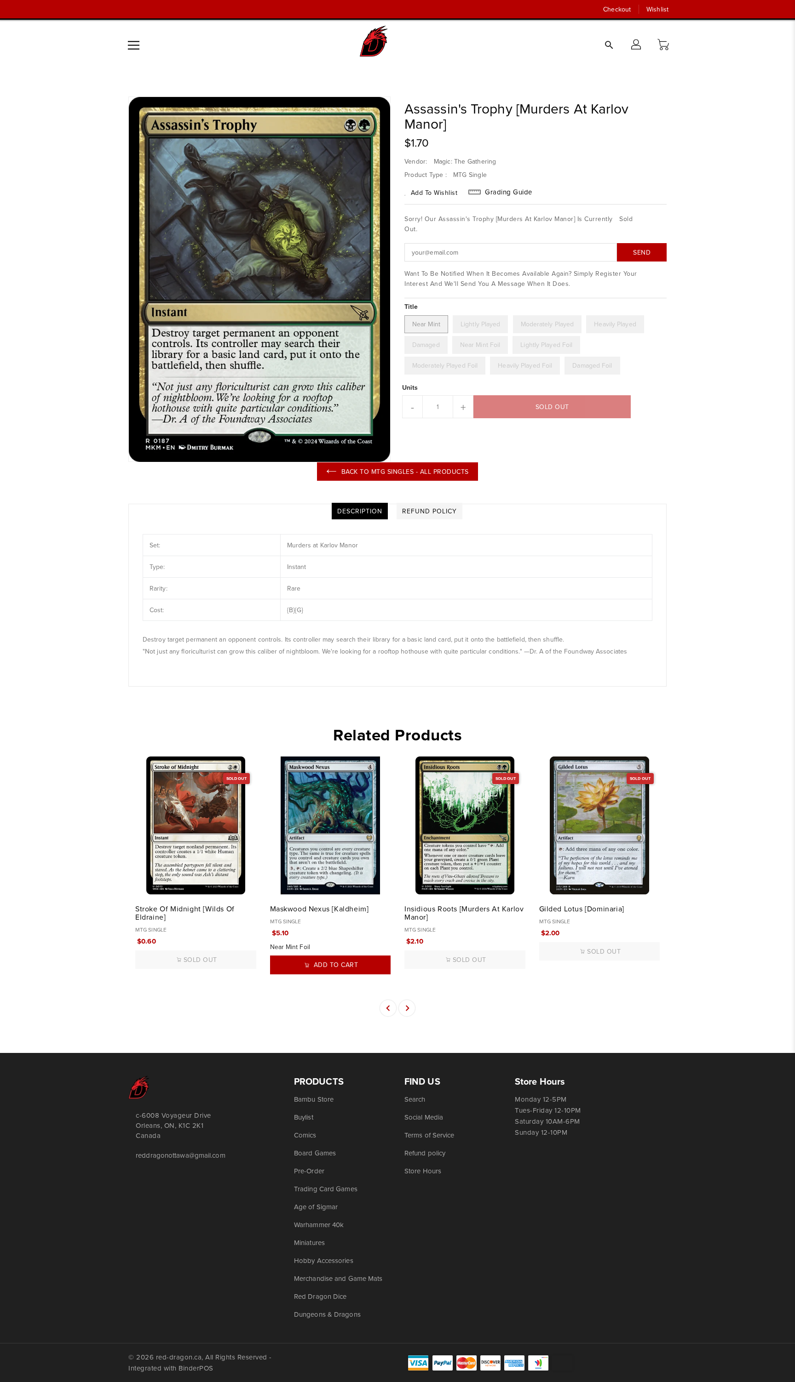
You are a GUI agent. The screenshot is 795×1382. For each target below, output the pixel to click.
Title (411, 306)
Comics (305, 1135)
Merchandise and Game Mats (338, 1278)
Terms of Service (429, 1135)
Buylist (303, 1117)
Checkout (617, 9)
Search (415, 1099)
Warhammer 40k (319, 1224)
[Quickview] (143, 882)
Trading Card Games (325, 1189)
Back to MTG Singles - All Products (405, 471)
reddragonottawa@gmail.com (180, 1155)
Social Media (423, 1117)
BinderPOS (196, 1368)
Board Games (315, 1153)
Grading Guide (508, 192)
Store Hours (422, 1171)
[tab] (360, 511)
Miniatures (309, 1242)
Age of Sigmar (316, 1206)
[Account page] (637, 45)
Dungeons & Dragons (327, 1314)
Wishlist (657, 9)
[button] (664, 45)
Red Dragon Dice (320, 1296)
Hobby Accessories (323, 1260)
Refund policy (424, 1153)
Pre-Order (309, 1171)
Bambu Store (314, 1099)
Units (410, 387)
